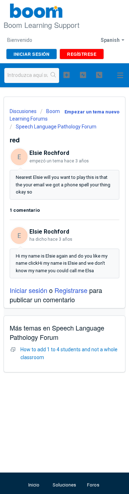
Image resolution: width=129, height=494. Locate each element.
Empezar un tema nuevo (91, 111)
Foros (93, 485)
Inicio (33, 485)
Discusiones (23, 111)
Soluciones (64, 485)
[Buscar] (53, 75)
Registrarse (70, 290)
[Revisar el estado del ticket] (83, 75)
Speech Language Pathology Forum (56, 126)
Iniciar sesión (28, 290)
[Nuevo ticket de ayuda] (66, 75)
